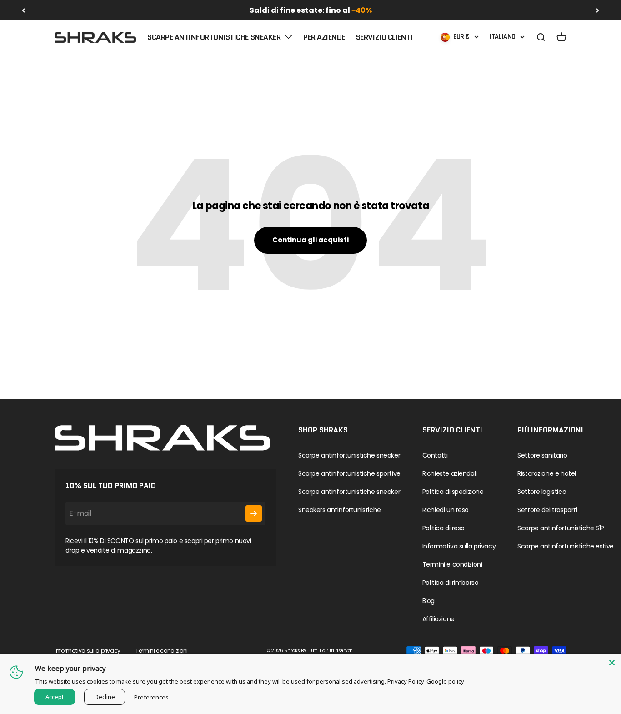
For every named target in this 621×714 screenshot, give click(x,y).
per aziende (324, 37)
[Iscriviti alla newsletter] (253, 513)
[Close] (611, 662)
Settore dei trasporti (547, 509)
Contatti (435, 455)
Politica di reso (443, 528)
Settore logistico (541, 491)
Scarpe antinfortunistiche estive (565, 546)
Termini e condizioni (452, 564)
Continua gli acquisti (310, 240)
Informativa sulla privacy (459, 546)
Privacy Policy (405, 681)
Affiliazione (438, 618)
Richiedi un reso (445, 509)
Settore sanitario (542, 455)
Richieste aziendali (449, 473)
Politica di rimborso (450, 582)
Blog (428, 600)
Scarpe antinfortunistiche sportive (349, 473)
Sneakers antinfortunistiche (339, 509)
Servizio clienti (384, 37)
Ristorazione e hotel (546, 473)
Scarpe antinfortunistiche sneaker (213, 37)
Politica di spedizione (453, 491)
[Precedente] (23, 10)
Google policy (445, 681)
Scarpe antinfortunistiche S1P (560, 528)
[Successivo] (597, 10)
